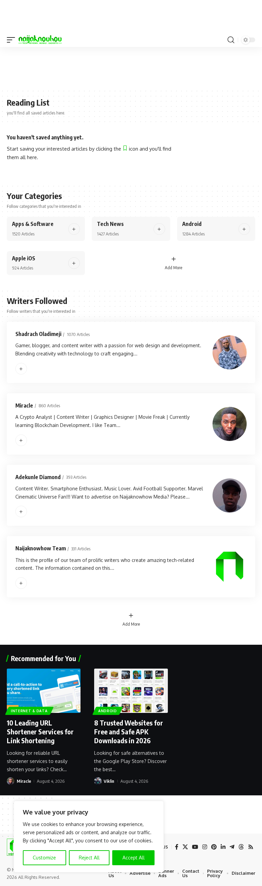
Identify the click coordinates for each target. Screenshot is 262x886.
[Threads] (241, 847)
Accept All (133, 857)
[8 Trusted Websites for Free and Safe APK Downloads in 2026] (131, 691)
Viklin (109, 781)
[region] (89, 836)
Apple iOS (23, 258)
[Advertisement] (131, 67)
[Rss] (250, 847)
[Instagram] (205, 847)
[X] (185, 847)
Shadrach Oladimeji (38, 334)
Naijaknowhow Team (40, 548)
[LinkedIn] (223, 847)
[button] (12, 40)
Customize (44, 857)
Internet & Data (29, 711)
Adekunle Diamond (38, 477)
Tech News (110, 223)
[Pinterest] (213, 847)
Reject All (89, 857)
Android (192, 223)
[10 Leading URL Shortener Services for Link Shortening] (44, 691)
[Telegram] (232, 847)
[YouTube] (195, 847)
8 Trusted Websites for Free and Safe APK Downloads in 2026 (128, 731)
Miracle (24, 405)
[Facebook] (176, 847)
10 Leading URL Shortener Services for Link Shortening (40, 731)
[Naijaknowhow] (40, 40)
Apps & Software (33, 223)
